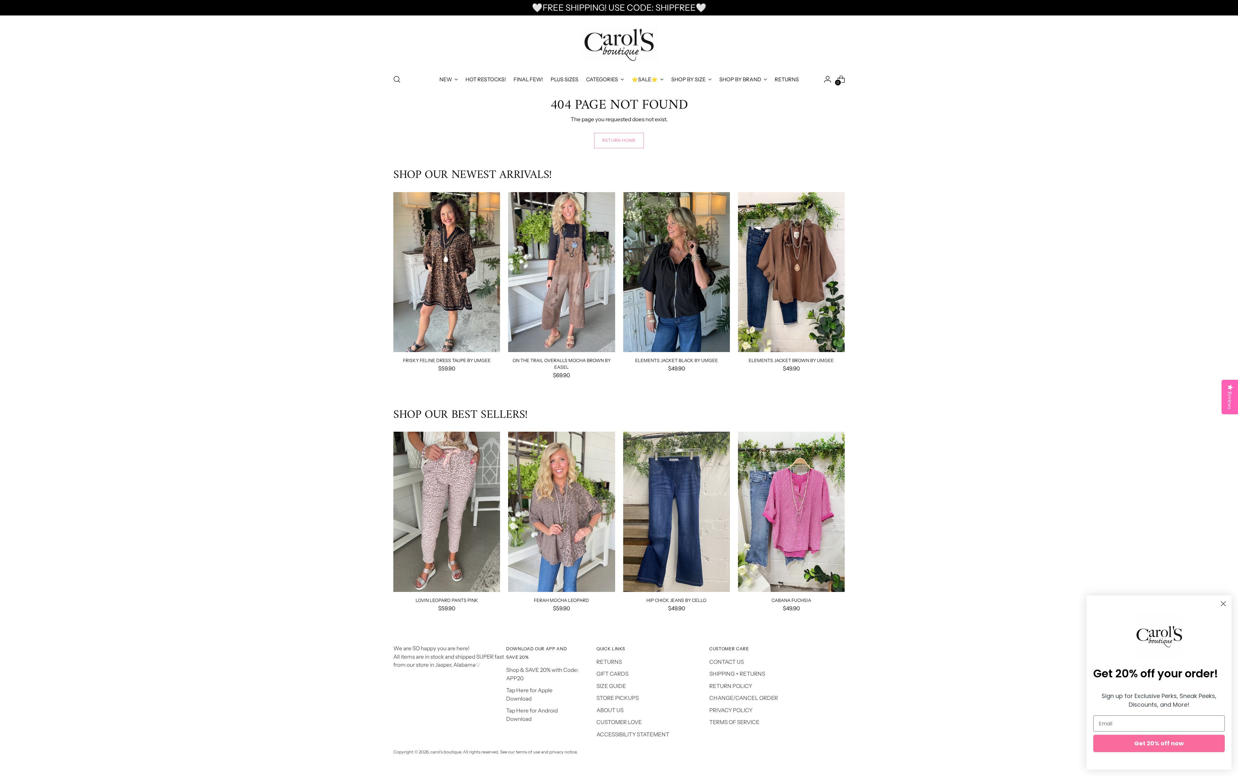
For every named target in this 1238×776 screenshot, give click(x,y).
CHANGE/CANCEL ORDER (743, 698)
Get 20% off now (1159, 743)
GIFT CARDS (612, 674)
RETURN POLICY (730, 686)
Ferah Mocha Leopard (561, 600)
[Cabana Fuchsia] (791, 512)
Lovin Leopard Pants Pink (447, 600)
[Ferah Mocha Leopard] (561, 512)
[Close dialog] (1223, 603)
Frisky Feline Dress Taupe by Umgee (447, 360)
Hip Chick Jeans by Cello (676, 600)
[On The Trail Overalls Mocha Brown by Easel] (561, 272)
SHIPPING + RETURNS (737, 674)
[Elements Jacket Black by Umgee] (676, 272)
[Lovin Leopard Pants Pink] (446, 512)
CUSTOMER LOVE (619, 722)
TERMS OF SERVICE (734, 722)
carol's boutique (445, 751)
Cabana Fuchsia (791, 600)
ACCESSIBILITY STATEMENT (632, 734)
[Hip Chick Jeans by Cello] (676, 512)
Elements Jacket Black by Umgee (676, 360)
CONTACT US (726, 662)
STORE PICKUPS (617, 698)
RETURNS (609, 662)
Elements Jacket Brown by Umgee (791, 360)
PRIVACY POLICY (730, 710)
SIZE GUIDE (611, 686)
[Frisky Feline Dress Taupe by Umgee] (446, 272)
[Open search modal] (396, 79)
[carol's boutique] (619, 44)
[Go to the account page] (827, 79)
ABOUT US (610, 710)
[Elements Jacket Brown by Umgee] (791, 272)
